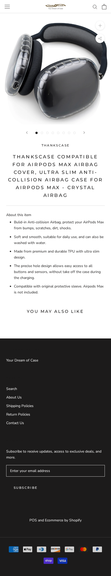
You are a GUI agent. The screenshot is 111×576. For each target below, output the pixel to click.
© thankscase (55, 513)
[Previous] (27, 132)
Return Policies (18, 414)
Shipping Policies (20, 405)
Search (11, 388)
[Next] (84, 132)
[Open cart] (104, 6)
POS (33, 520)
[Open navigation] (7, 7)
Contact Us (15, 422)
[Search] (95, 6)
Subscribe (26, 488)
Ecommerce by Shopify (63, 520)
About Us (14, 397)
